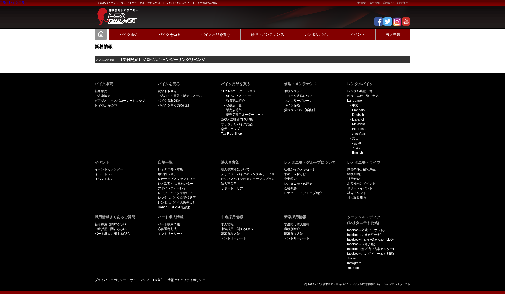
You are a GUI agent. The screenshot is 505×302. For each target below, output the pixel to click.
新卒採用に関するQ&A (111, 224)
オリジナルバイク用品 (236, 124)
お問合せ (402, 2)
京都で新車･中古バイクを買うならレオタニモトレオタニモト (116, 13)
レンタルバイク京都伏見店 (177, 198)
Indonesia (359, 129)
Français (358, 110)
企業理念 (290, 179)
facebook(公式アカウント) (366, 230)
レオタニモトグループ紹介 (303, 193)
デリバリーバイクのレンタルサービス (248, 174)
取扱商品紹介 (235, 100)
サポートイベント (359, 188)
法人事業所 (229, 183)
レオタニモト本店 (170, 169)
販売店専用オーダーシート (245, 115)
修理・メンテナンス (267, 34)
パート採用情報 (169, 224)
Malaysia (358, 124)
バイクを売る (170, 34)
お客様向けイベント (361, 183)
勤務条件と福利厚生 (361, 169)
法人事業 (393, 34)
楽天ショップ (230, 129)
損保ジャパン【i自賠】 (300, 110)
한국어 (357, 148)
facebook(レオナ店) (361, 244)
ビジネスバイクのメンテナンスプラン (248, 179)
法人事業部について (235, 169)
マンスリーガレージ (298, 100)
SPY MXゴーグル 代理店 (238, 91)
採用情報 (374, 2)
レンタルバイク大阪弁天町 (177, 202)
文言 (355, 138)
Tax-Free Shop (231, 134)
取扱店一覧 (234, 105)
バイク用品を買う (215, 34)
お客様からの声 (106, 105)
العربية (356, 143)
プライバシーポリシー (110, 280)
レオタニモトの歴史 (298, 183)
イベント (357, 34)
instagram (354, 263)
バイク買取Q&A (169, 100)
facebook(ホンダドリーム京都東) (370, 254)
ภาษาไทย (359, 134)
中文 (355, 105)
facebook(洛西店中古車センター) (370, 249)
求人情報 (227, 224)
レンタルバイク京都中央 (175, 193)
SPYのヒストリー (238, 96)
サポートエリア (232, 188)
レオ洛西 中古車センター (175, 183)
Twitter (351, 258)
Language (354, 100)
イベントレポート (107, 174)
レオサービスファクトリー (177, 179)
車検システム (293, 91)
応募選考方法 (167, 229)
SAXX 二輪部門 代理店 (237, 119)
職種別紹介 (355, 174)
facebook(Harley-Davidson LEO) (370, 239)
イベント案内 (104, 179)
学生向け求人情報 (296, 224)
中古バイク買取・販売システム (180, 96)
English (357, 152)
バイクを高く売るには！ (175, 105)
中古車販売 (102, 96)
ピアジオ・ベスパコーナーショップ (120, 100)
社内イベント (356, 193)
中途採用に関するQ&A (111, 229)
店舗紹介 (388, 2)
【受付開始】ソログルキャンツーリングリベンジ (162, 60)
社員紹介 (353, 179)
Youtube (353, 268)
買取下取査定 (167, 91)
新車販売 (101, 91)
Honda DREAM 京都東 (174, 207)
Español (358, 119)
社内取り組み (356, 198)
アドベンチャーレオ (172, 188)
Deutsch (358, 115)
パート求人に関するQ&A (112, 234)
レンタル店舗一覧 (359, 91)
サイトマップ (139, 280)
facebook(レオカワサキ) (364, 235)
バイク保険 (292, 105)
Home (101, 34)
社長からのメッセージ (300, 169)
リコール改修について (300, 96)
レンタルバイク (317, 34)
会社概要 (360, 2)
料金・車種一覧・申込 (363, 96)
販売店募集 (234, 110)
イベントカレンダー (109, 169)
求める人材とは (295, 174)
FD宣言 (158, 280)
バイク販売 (129, 34)
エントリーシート (170, 234)
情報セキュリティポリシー (186, 280)
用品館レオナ (167, 174)
